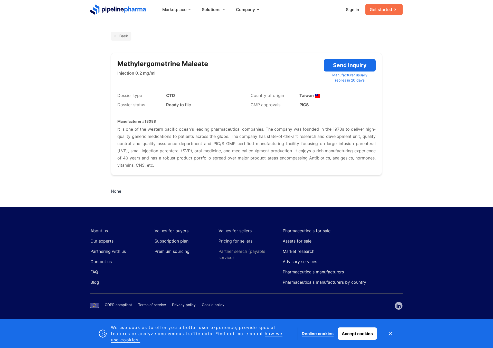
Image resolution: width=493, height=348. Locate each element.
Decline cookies (318, 333)
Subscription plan (171, 241)
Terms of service (152, 304)
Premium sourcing (172, 251)
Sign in (352, 9)
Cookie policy (213, 304)
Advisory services (300, 261)
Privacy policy (184, 304)
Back (123, 36)
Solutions (211, 9)
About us (99, 230)
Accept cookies (357, 333)
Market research (298, 251)
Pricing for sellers (235, 241)
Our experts (101, 241)
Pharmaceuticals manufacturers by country (324, 282)
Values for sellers (235, 230)
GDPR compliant (118, 304)
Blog (94, 282)
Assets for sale (297, 241)
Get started (381, 9)
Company (245, 9)
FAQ (94, 271)
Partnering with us (108, 251)
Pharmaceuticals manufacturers (313, 271)
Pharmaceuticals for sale (306, 230)
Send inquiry (349, 65)
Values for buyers (171, 230)
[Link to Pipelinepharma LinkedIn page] (399, 306)
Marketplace (174, 9)
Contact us (101, 261)
